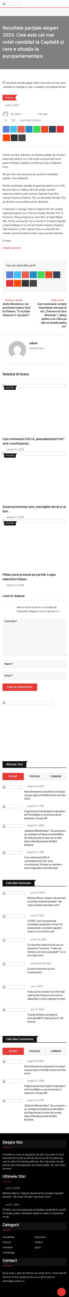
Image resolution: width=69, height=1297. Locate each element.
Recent (13, 776)
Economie (40, 1237)
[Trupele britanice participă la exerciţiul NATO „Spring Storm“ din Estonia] (14, 1017)
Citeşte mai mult (12, 247)
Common (56, 776)
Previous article (13, 300)
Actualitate (9, 1237)
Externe (7, 1242)
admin (33, 343)
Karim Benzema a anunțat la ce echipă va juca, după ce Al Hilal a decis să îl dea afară (44, 795)
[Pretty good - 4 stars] (10, 607)
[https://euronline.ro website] (24, 114)
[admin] (28, 114)
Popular (34, 776)
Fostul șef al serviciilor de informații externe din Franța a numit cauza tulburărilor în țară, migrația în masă (46, 995)
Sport (38, 1247)
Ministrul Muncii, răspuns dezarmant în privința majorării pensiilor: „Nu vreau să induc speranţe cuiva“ (46, 901)
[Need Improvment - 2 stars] (5, 607)
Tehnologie (9, 1252)
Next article (57, 300)
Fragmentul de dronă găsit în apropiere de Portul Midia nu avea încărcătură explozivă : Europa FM (44, 815)
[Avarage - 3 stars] (8, 607)
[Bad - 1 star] (2, 607)
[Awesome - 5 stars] (13, 607)
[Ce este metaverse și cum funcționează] (14, 971)
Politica (9, 97)
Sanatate (8, 1247)
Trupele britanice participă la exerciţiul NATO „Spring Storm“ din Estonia (45, 1018)
